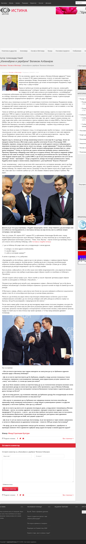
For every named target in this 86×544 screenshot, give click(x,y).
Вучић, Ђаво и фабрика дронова (37, 512)
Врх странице (67, 438)
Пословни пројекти (62, 51)
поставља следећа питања (41, 242)
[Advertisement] (44, 32)
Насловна (4, 3)
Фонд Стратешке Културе (19, 433)
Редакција (25, 3)
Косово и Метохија (37, 51)
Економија (23, 51)
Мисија (11, 3)
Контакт (41, 3)
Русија (50, 51)
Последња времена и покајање (37, 523)
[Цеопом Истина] (13, 14)
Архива (18, 3)
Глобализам (77, 51)
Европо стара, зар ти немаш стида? (38, 533)
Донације (48, 3)
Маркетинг (33, 3)
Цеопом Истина (12, 542)
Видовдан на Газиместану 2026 (37, 528)
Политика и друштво (9, 51)
